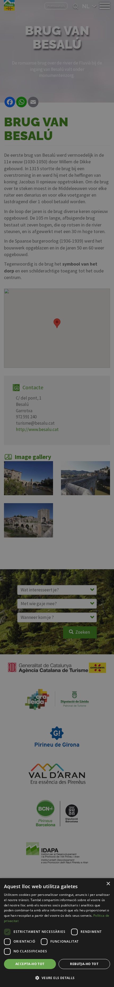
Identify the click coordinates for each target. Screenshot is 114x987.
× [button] (108, 884)
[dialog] (57, 932)
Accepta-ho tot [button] (30, 964)
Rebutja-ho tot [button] (84, 964)
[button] (57, 978)
